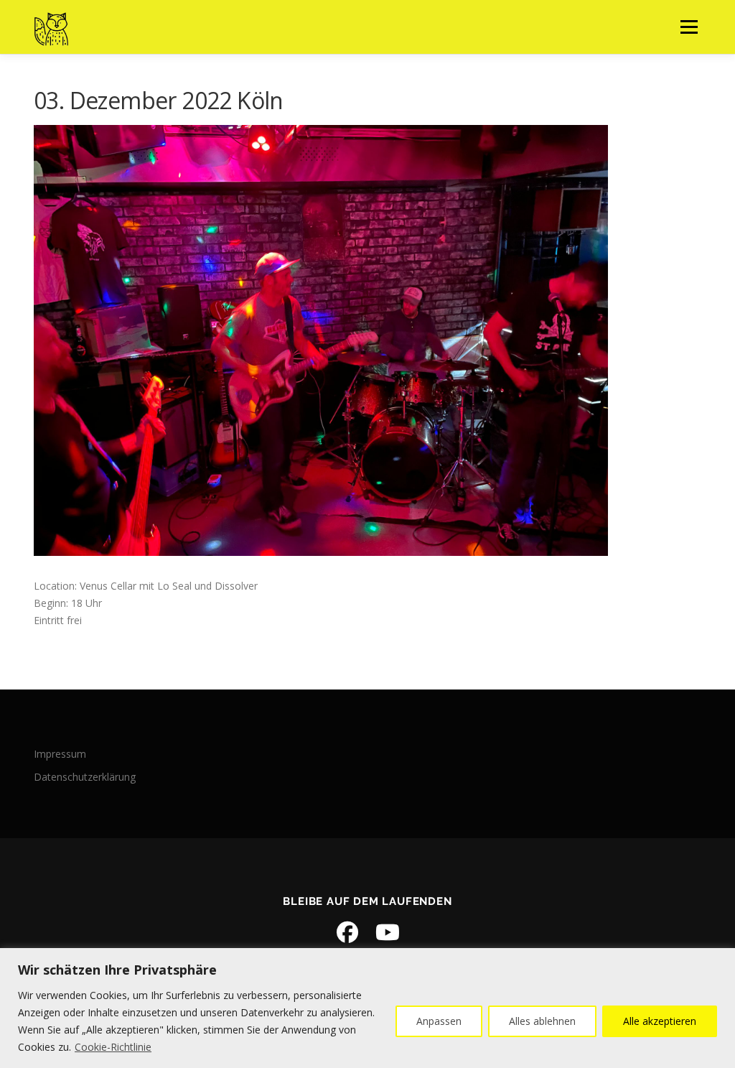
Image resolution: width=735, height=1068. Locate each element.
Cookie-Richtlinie (113, 1047)
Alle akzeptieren (659, 1021)
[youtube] (387, 932)
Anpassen (439, 1021)
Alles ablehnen (542, 1021)
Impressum (60, 754)
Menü (688, 27)
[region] (367, 1008)
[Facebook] (347, 932)
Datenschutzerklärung (85, 777)
